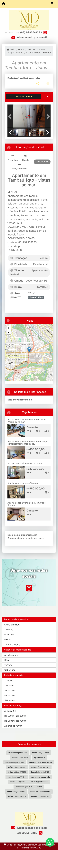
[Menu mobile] (3, 3)
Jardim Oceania (12, 644)
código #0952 (40, 752)
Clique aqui (13, 538)
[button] (10, 116)
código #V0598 (17, 753)
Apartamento (16, 52)
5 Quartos (9, 700)
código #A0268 (17, 772)
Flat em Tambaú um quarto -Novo (24, 463)
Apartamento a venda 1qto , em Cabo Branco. (26, 504)
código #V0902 (40, 767)
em (40, 762)
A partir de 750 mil (13, 725)
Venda (21, 49)
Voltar (47, 52)
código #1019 (24, 787)
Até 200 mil (10, 710)
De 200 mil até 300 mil (15, 716)
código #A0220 (17, 767)
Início (12, 49)
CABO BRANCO (12, 624)
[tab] (23, 96)
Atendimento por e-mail (31, 37)
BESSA (7, 639)
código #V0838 (17, 796)
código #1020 (20, 757)
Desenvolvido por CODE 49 (29, 848)
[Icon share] (29, 588)
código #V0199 (40, 796)
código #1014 (18, 782)
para (40, 777)
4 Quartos (9, 695)
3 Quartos (9, 690)
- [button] (9, 332)
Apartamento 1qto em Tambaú (22, 483)
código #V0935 (14, 762)
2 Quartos (9, 685)
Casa (7, 660)
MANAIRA (9, 634)
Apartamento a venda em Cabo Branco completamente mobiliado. (27, 442)
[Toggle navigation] (52, 4)
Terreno (8, 665)
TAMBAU (8, 629)
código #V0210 (17, 777)
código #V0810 (16, 791)
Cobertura (9, 670)
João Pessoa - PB (36, 49)
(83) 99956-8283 (31, 32)
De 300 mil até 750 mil (15, 720)
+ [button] (9, 328)
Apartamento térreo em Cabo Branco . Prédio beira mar (27, 420)
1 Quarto (8, 680)
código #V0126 (40, 772)
